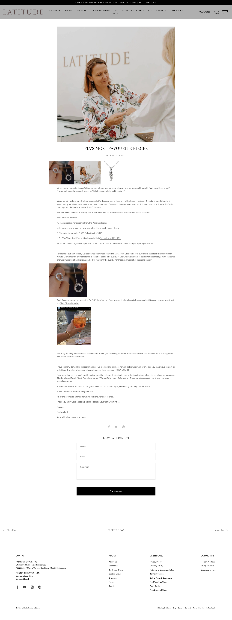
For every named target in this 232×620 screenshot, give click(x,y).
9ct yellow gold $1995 (110, 238)
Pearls (68, 10)
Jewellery (54, 10)
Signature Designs (133, 10)
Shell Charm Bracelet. (69, 303)
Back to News (116, 530)
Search (112, 586)
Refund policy (211, 608)
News (111, 582)
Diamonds (83, 10)
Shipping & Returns (164, 608)
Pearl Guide (155, 586)
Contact (116, 13)
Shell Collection (94, 207)
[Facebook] (17, 587)
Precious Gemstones (105, 10)
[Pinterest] (39, 587)
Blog (174, 608)
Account (204, 12)
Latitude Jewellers (28, 608)
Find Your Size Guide (158, 582)
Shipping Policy (156, 566)
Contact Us (113, 566)
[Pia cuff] (74, 308)
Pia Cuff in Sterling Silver (162, 353)
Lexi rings (61, 207)
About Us (113, 562)
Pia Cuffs (169, 204)
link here (115, 367)
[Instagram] (32, 587)
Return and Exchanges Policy (162, 570)
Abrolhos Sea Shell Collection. (137, 212)
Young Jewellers (207, 566)
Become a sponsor (208, 570)
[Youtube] (24, 587)
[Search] (216, 12)
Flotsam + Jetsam (208, 562)
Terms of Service (157, 574)
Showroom (113, 578)
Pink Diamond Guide (158, 590)
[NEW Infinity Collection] (68, 265)
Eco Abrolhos (65, 391)
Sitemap (38, 608)
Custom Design (157, 10)
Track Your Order (116, 570)
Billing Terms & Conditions (161, 578)
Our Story (177, 10)
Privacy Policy (155, 562)
